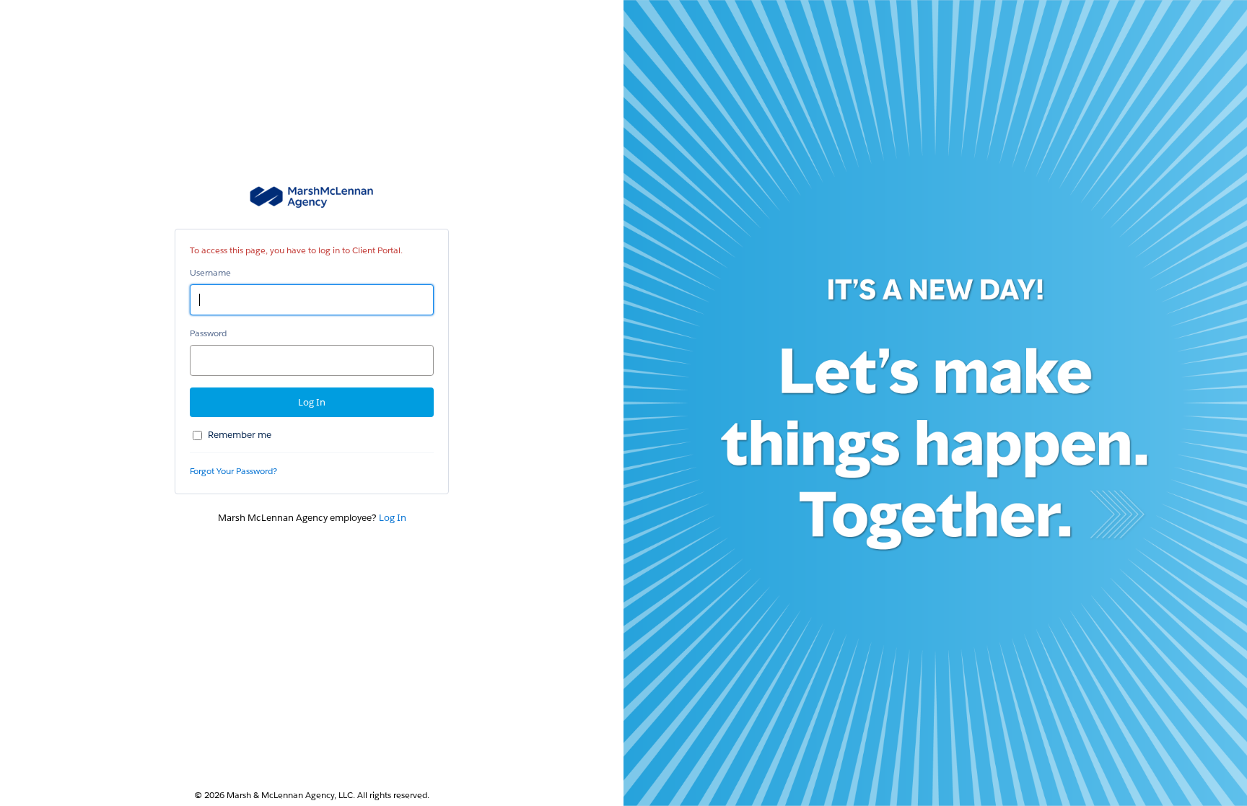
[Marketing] (935, 403)
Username (210, 272)
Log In (392, 518)
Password (208, 333)
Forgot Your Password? (233, 471)
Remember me (239, 435)
